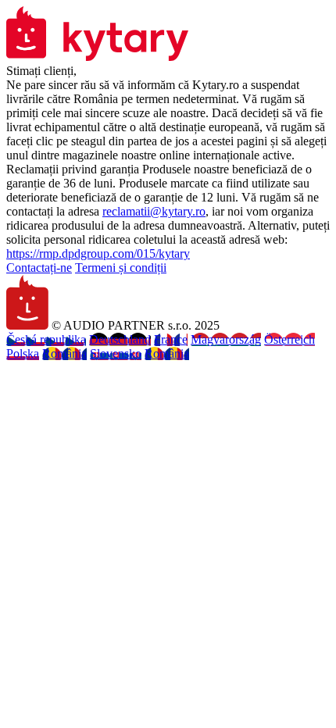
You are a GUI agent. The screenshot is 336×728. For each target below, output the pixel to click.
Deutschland (120, 339)
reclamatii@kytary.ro (154, 211)
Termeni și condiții (120, 267)
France (171, 339)
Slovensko (115, 353)
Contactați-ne (39, 267)
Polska (22, 353)
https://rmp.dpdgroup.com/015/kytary (98, 253)
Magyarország (226, 339)
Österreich (289, 339)
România (64, 353)
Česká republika (46, 339)
